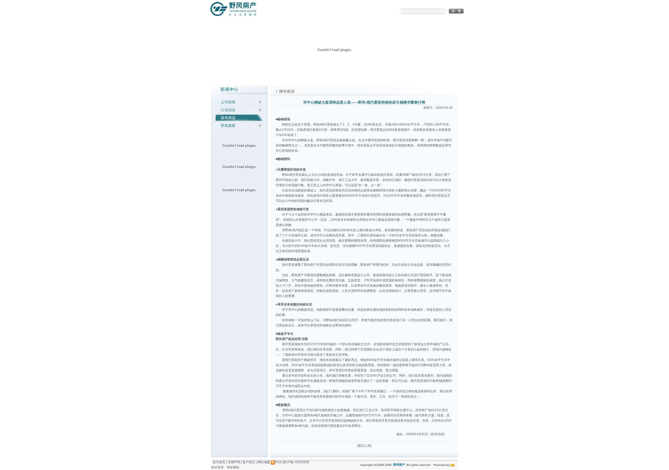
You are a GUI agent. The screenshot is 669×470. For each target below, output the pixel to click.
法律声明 (234, 462)
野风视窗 (228, 125)
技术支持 (217, 467)
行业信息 (228, 110)
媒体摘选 (228, 118)
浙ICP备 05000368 (295, 462)
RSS (278, 462)
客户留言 (249, 462)
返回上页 (364, 446)
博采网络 (233, 467)
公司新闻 (228, 102)
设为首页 (219, 462)
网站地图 (263, 462)
